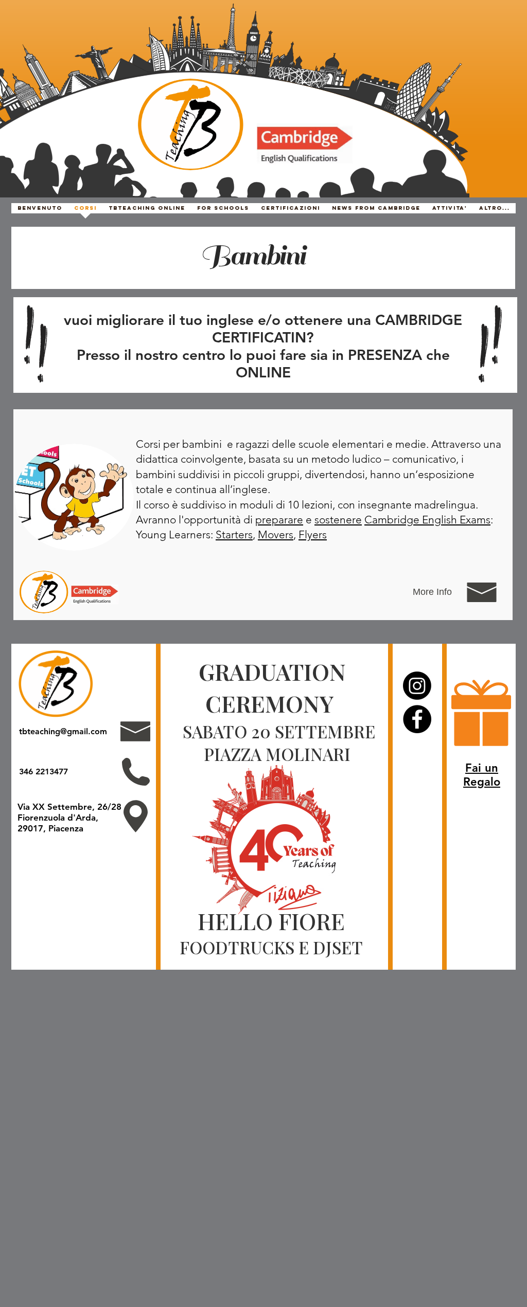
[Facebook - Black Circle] (417, 719)
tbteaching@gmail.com (63, 731)
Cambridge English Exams (427, 519)
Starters (234, 534)
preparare (279, 519)
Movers (275, 534)
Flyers (312, 534)
